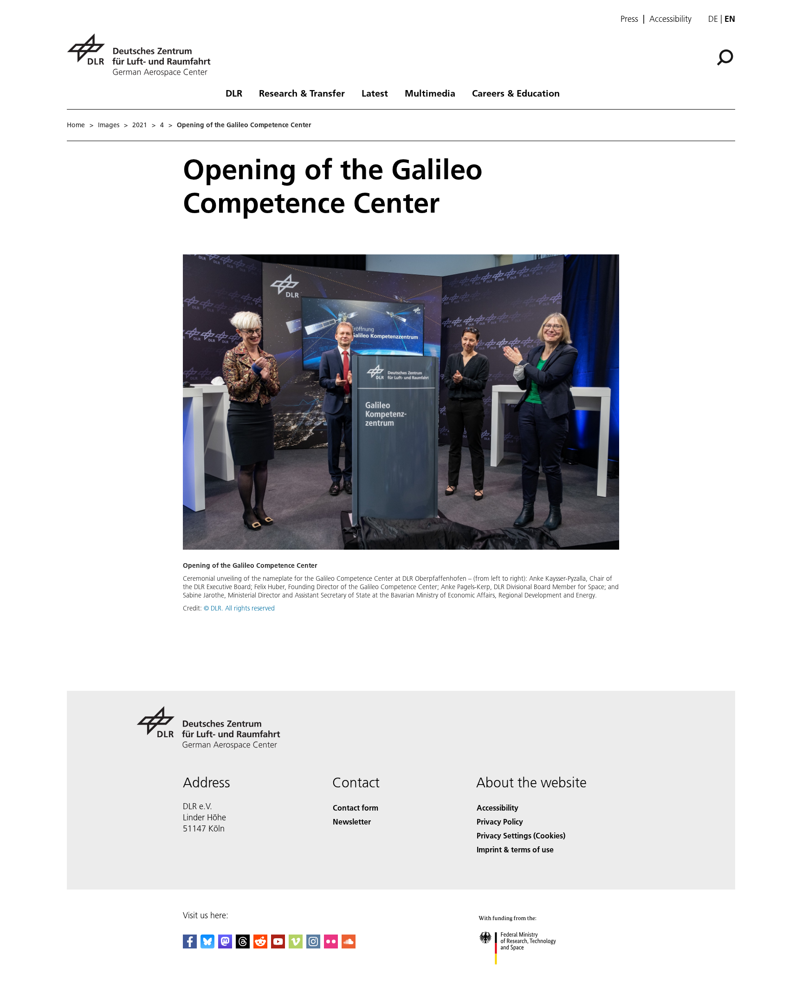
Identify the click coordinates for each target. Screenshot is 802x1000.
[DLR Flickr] (331, 945)
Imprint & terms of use (515, 849)
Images (108, 125)
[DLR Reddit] (260, 945)
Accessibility (670, 19)
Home (76, 125)
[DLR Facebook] (190, 945)
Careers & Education (516, 93)
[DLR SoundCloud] (349, 945)
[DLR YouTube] (278, 945)
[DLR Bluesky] (207, 945)
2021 (139, 125)
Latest (375, 93)
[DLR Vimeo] (296, 945)
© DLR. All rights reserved (239, 608)
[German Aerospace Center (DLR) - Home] (142, 55)
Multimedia (430, 93)
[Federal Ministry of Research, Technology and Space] (530, 973)
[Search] (726, 56)
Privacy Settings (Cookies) (521, 835)
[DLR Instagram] (313, 945)
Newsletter (352, 821)
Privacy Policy (500, 821)
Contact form (355, 807)
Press (629, 19)
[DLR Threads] (243, 945)
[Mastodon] (225, 945)
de (713, 18)
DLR (234, 93)
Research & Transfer (302, 93)
